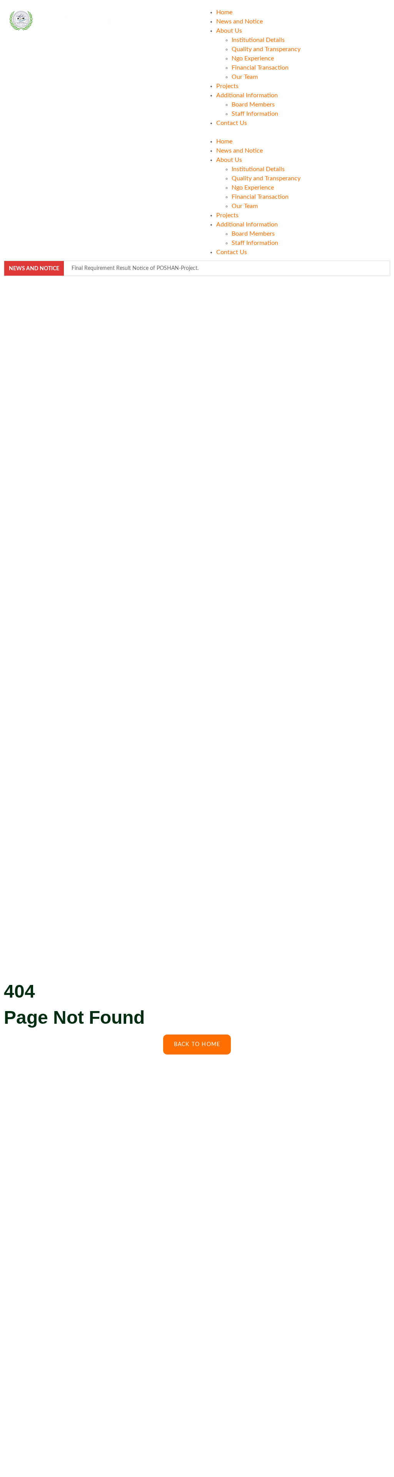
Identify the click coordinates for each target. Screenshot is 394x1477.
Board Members (253, 104)
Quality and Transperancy (266, 49)
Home (224, 12)
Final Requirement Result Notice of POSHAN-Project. (135, 268)
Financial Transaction (260, 68)
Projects (227, 86)
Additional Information (247, 95)
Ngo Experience (253, 58)
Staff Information (255, 114)
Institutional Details (258, 40)
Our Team (245, 77)
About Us (229, 31)
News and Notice (239, 21)
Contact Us (231, 123)
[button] (293, 132)
